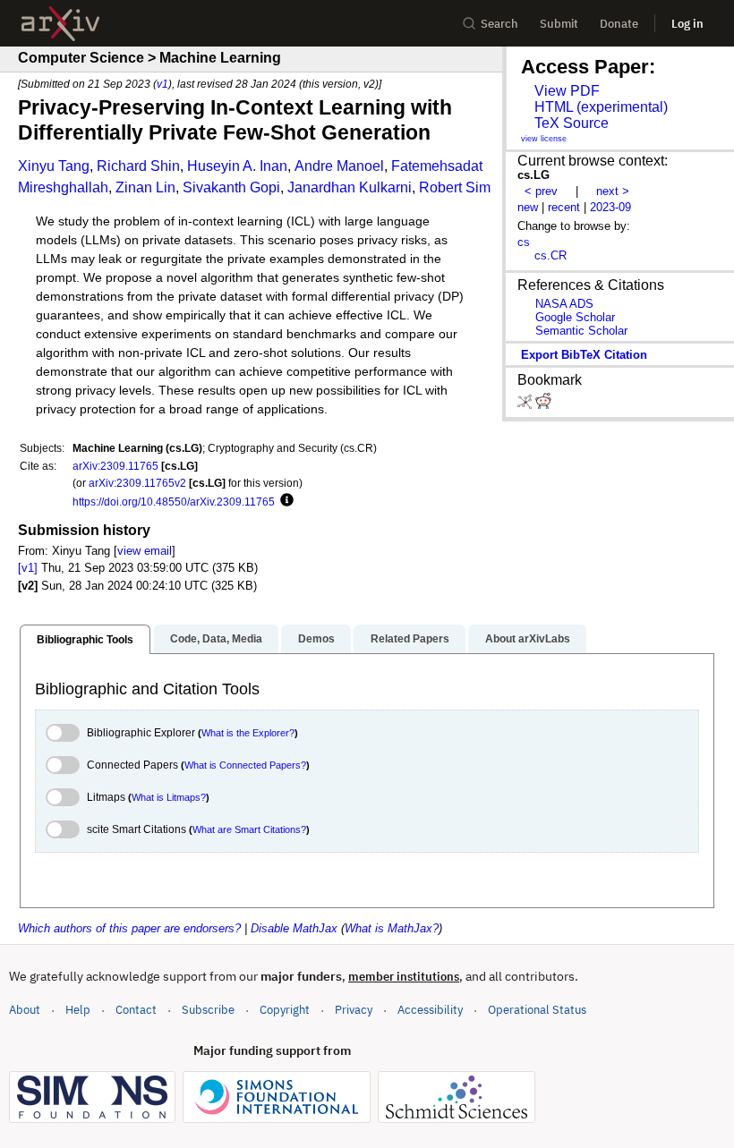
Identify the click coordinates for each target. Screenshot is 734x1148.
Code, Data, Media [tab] (216, 639)
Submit (559, 23)
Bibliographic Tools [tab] (85, 640)
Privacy (353, 1009)
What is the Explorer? (247, 732)
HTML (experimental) (601, 107)
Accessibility (430, 1009)
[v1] (28, 567)
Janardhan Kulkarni (349, 187)
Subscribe (208, 1009)
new (527, 207)
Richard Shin (138, 166)
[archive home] (60, 23)
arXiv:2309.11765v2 (137, 483)
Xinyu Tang (54, 166)
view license (544, 138)
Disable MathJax (294, 928)
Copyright (285, 1009)
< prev (541, 191)
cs (523, 242)
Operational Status (537, 1009)
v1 (162, 83)
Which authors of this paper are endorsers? (129, 928)
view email (144, 550)
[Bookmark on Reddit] (543, 405)
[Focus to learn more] (284, 501)
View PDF (567, 90)
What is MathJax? (392, 928)
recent (564, 207)
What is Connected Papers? (245, 765)
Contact (136, 1009)
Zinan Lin (145, 187)
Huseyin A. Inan (237, 166)
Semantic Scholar (581, 330)
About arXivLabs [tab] (527, 639)
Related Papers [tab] (410, 639)
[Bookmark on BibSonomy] (526, 405)
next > (612, 191)
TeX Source (571, 123)
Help (77, 1009)
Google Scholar (575, 317)
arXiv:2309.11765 (115, 466)
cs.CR (550, 255)
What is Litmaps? (169, 797)
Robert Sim (455, 187)
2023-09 (610, 207)
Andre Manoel (339, 166)
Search (499, 23)
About (24, 1009)
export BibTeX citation (584, 354)
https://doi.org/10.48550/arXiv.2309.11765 (174, 501)
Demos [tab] (316, 639)
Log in (687, 23)
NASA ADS (564, 303)
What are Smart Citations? (249, 829)
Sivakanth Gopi (231, 187)
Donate (619, 23)
